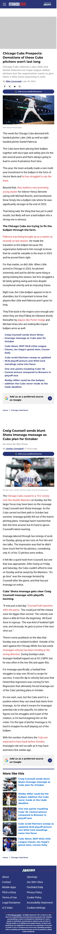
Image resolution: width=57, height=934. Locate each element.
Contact (6, 882)
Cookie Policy (34, 897)
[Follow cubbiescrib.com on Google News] (50, 398)
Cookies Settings (36, 907)
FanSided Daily (35, 887)
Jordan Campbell (15, 448)
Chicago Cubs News (19, 410)
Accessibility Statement (40, 902)
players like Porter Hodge (31, 319)
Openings (32, 876)
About (5, 876)
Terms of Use (9, 897)
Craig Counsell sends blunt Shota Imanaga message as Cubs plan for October (25, 338)
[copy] (20, 86)
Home (5, 410)
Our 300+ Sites (35, 882)
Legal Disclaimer (11, 902)
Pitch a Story (9, 892)
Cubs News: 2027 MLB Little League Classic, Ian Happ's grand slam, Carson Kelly (27, 349)
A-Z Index (7, 907)
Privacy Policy (34, 892)
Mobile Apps (9, 887)
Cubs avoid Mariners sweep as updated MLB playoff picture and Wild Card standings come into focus (28, 360)
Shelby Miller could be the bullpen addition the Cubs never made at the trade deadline (26, 383)
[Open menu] (4, 4)
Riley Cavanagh (14, 81)
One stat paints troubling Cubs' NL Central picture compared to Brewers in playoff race (28, 372)
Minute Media (16, 915)
